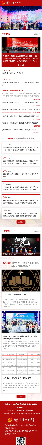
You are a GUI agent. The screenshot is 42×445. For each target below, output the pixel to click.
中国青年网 (30, 410)
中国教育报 (20, 410)
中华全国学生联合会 (8, 413)
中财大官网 (36, 413)
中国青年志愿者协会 (23, 413)
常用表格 (15, 404)
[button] (17, 64)
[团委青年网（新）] (18, 3)
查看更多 (36, 34)
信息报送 (8, 404)
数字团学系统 (32, 404)
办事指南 (23, 404)
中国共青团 (10, 410)
